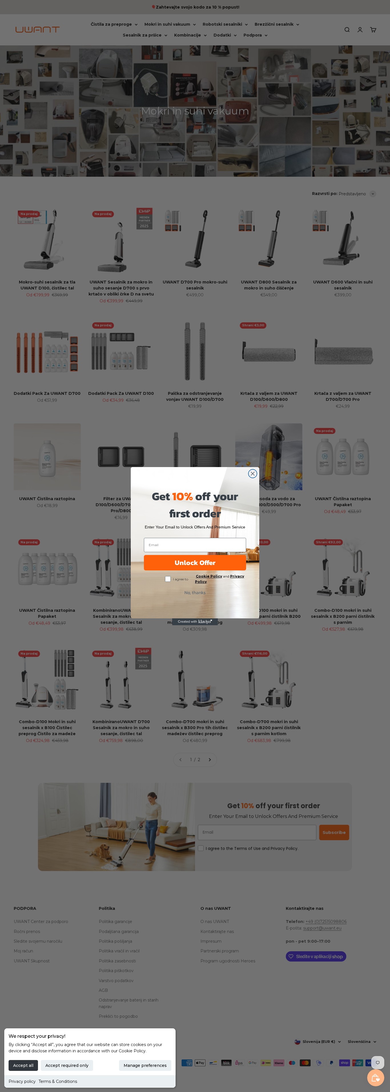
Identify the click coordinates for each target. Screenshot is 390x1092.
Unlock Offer (195, 563)
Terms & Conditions (58, 1081)
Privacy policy (22, 1081)
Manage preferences (145, 1065)
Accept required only (67, 1065)
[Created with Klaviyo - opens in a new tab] (195, 621)
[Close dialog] (252, 473)
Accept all (23, 1065)
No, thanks (195, 592)
